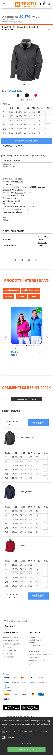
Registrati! (10, 626)
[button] (40, 4)
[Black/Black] (27, 95)
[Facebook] (15, 260)
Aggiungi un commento (26, 399)
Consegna (7, 647)
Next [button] (49, 61)
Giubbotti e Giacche (30, 290)
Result (5, 27)
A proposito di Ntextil (11, 637)
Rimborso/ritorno (9, 650)
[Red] (35, 95)
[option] (26, 60)
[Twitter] (22, 260)
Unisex (21, 297)
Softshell (8, 297)
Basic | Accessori (11, 290)
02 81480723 (34, 652)
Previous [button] (6, 61)
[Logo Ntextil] (26, 4)
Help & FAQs (8, 654)
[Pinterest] (29, 260)
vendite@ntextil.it (35, 645)
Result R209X (8, 164)
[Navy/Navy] (18, 95)
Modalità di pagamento (11, 644)
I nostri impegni (9, 657)
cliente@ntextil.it (35, 640)
